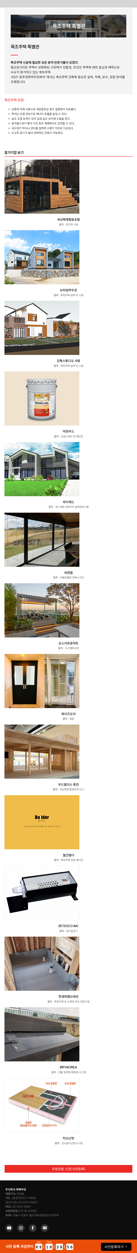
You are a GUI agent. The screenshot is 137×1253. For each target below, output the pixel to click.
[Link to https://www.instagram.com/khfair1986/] (21, 1228)
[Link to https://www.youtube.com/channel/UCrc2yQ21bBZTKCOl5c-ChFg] (9, 1228)
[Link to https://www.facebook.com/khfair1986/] (32, 1228)
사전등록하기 (114, 1246)
